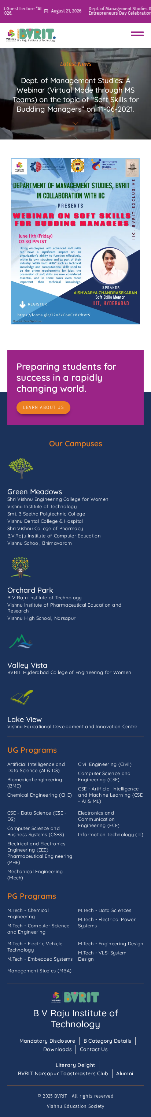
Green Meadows (34, 491)
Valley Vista (27, 665)
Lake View (24, 719)
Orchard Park (30, 590)
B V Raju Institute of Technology (75, 1018)
